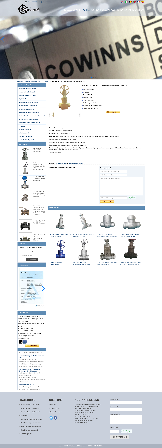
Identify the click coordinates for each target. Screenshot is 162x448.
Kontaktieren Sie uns (134, 10)
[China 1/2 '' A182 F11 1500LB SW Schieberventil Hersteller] (25, 153)
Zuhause (68, 10)
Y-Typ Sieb (22, 126)
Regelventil (22, 99)
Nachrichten (117, 10)
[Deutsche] (130, 2)
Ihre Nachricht (115, 414)
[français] (138, 2)
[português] (134, 2)
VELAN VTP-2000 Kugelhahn (28, 379)
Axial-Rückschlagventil (26, 136)
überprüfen (114, 427)
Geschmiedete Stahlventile (27, 92)
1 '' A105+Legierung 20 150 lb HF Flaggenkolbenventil (39, 222)
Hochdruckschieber (61, 163)
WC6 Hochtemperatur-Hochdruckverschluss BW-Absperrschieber (39, 166)
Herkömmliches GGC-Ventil (27, 95)
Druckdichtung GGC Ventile (39, 81)
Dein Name (114, 399)
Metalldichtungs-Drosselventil (28, 105)
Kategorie (27, 81)
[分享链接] (25, 342)
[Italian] (126, 2)
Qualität (106, 10)
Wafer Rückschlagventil (26, 140)
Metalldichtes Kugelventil (26, 109)
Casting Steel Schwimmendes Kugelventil (32, 116)
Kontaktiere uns (54, 408)
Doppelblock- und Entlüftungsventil (29, 123)
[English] (122, 2)
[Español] (142, 2)
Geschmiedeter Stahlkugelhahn (28, 119)
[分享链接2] (20, 342)
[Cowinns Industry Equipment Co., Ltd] (29, 9)
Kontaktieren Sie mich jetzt (32, 345)
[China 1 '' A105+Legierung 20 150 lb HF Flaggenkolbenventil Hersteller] (25, 226)
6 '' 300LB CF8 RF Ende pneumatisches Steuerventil (39, 178)
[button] (89, 77)
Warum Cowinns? (55, 412)
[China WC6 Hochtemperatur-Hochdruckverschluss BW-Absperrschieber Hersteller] (25, 168)
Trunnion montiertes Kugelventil (29, 112)
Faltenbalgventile (24, 133)
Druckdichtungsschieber (75, 163)
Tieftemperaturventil (25, 129)
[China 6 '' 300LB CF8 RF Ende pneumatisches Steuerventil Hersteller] (25, 182)
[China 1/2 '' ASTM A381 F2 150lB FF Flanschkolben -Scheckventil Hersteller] (25, 240)
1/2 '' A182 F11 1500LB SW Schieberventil (37, 149)
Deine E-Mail (114, 407)
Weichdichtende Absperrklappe (28, 102)
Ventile (86, 10)
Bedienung (95, 10)
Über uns (52, 404)
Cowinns (77, 10)
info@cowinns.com (44, 2)
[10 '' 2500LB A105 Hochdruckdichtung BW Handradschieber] (64, 97)
